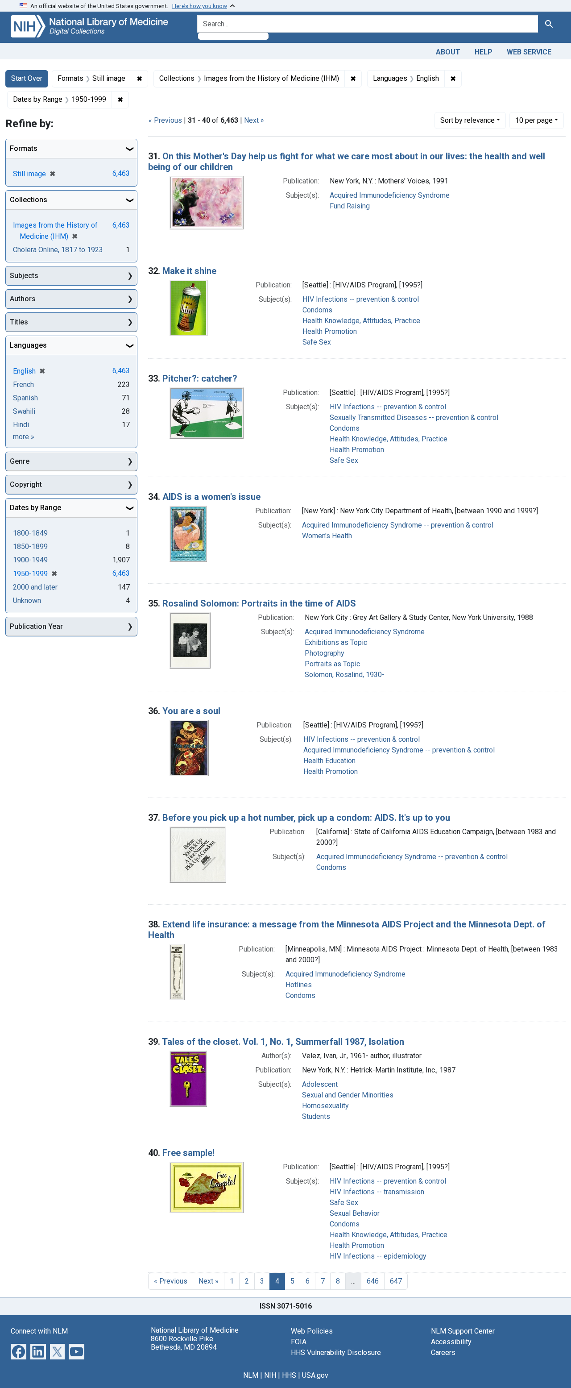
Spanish (25, 398)
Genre (19, 461)
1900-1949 (30, 560)
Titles (19, 322)
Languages (28, 345)
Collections (28, 199)
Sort (467, 120)
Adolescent (320, 1084)
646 (373, 1281)
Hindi (21, 424)
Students (316, 1116)
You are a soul (191, 711)
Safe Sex (316, 342)
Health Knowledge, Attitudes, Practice (361, 320)
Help (483, 52)
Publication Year (36, 626)
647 (396, 1281)
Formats (23, 148)
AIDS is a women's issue (211, 496)
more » (23, 436)
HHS (289, 1375)
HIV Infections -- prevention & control (360, 299)
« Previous (165, 120)
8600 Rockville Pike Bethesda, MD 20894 (184, 1342)
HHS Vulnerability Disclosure (336, 1352)
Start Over (26, 78)
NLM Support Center (463, 1331)
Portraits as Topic (332, 664)
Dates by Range (35, 507)
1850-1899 (30, 546)
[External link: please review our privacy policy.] (18, 1350)
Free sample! (188, 1152)
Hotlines (299, 985)
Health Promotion (329, 331)
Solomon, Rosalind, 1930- (345, 674)
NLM (250, 1375)
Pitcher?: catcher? (199, 378)
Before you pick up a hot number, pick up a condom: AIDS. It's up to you (306, 817)
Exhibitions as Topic (336, 642)
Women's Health (327, 536)
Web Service (529, 52)
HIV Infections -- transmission (377, 1192)
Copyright (26, 484)
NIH (270, 1375)
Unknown (27, 600)
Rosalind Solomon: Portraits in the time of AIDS (259, 603)
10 (534, 120)
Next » (254, 120)
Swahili (24, 411)
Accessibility (451, 1342)
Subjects (24, 275)
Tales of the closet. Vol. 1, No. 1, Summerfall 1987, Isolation (283, 1041)
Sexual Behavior (355, 1213)
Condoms (317, 310)
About (448, 52)
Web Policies (312, 1331)
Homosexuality (325, 1105)
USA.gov (315, 1375)
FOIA (298, 1342)
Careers (443, 1352)
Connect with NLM (39, 1331)
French (23, 384)
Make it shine (189, 271)
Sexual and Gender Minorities (347, 1095)
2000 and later (35, 587)
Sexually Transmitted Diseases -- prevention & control (414, 417)
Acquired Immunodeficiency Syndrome (390, 195)
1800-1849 (30, 533)
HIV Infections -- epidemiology (378, 1256)
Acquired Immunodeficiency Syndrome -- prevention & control (397, 525)
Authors (23, 299)
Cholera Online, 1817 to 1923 (58, 249)
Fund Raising (350, 206)
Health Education (329, 760)
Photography (324, 653)
